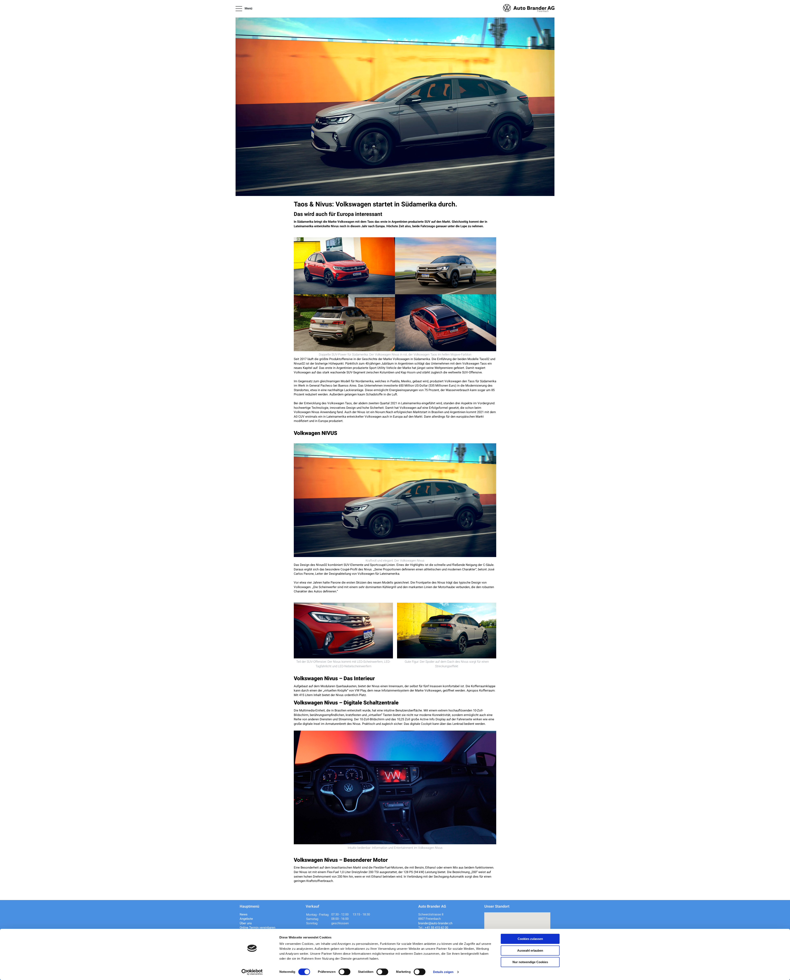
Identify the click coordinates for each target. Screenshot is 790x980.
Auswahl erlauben (530, 950)
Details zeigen (443, 972)
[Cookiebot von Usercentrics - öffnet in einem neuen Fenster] (252, 972)
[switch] (344, 971)
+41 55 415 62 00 (436, 927)
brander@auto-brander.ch (435, 923)
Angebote (246, 919)
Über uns (246, 923)
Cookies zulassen (530, 939)
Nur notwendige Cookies (530, 962)
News (243, 914)
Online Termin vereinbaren (257, 927)
